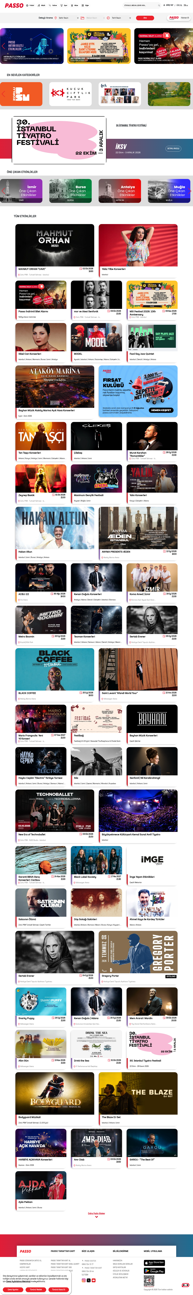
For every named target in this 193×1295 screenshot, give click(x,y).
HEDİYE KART (25, 1267)
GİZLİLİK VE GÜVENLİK (121, 1271)
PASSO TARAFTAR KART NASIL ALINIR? (65, 1264)
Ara (145, 18)
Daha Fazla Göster (96, 1213)
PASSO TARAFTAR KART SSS (61, 1267)
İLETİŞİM (85, 1275)
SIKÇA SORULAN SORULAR (123, 1264)
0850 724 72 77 (87, 1264)
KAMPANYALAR (25, 1264)
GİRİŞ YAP (169, 5)
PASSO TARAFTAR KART (93, 1268)
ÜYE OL (179, 5)
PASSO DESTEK (90, 1261)
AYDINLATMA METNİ (120, 1278)
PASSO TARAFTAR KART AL (61, 1261)
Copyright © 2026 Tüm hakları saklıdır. (158, 1290)
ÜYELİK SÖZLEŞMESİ (120, 1274)
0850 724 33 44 (88, 1271)
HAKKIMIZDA (117, 1261)
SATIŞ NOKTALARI (119, 1267)
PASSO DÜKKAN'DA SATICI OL (31, 1261)
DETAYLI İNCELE (173, 149)
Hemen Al (185, 18)
